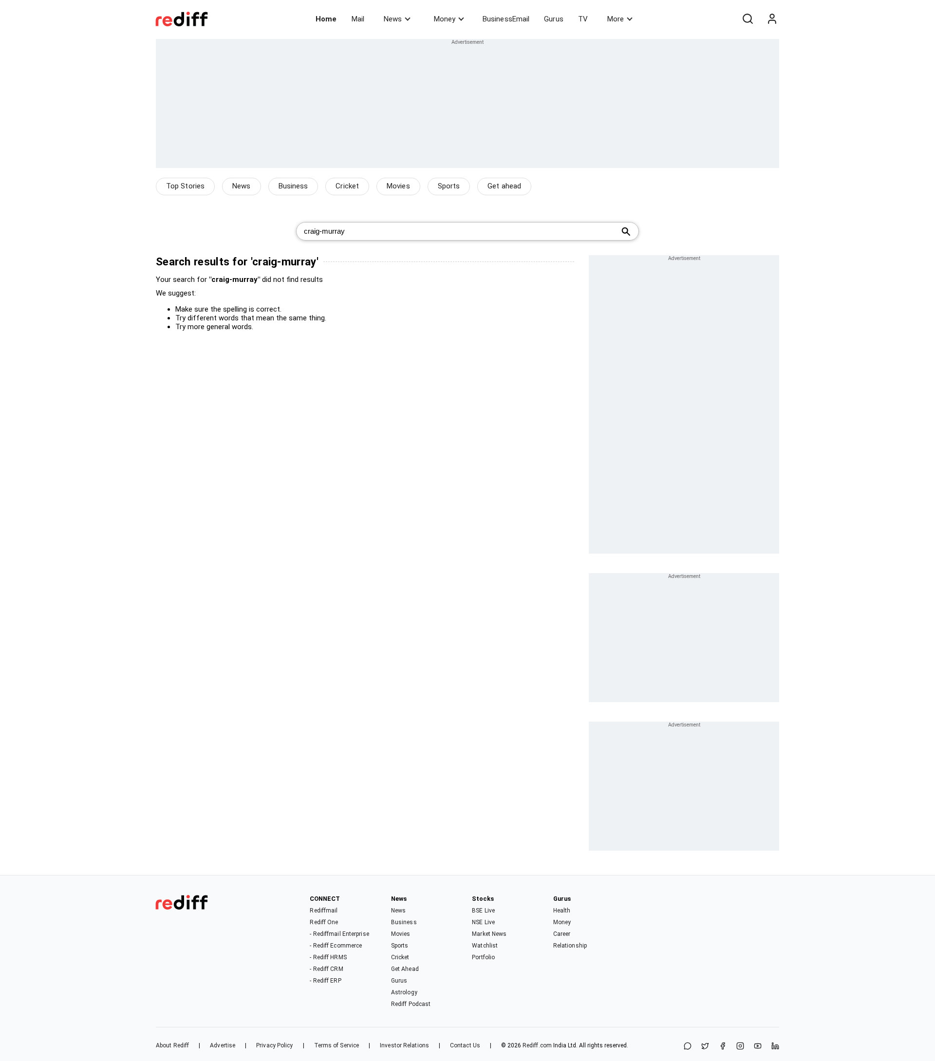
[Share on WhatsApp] (688, 1046)
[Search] (747, 19)
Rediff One (324, 922)
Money (444, 19)
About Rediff (172, 1045)
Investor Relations (404, 1045)
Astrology (404, 992)
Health (562, 910)
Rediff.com (537, 1045)
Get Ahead (405, 969)
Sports (449, 186)
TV (583, 19)
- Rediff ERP (325, 980)
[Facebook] (723, 1046)
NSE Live (483, 922)
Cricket (347, 186)
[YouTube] (758, 1046)
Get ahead (504, 186)
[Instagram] (740, 1046)
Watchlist (485, 945)
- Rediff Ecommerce (336, 945)
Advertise (222, 1045)
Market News (489, 934)
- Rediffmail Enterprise (339, 934)
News (393, 19)
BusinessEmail (506, 19)
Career (562, 934)
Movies (398, 186)
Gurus (553, 19)
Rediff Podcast (410, 1004)
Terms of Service (336, 1045)
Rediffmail (323, 910)
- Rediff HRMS (328, 957)
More (615, 19)
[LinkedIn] (775, 1046)
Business (293, 186)
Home (326, 19)
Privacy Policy (274, 1045)
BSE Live (483, 910)
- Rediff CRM (326, 969)
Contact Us (465, 1045)
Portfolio (483, 957)
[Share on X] (705, 1046)
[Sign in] (772, 19)
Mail (358, 19)
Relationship (570, 945)
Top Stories (185, 186)
